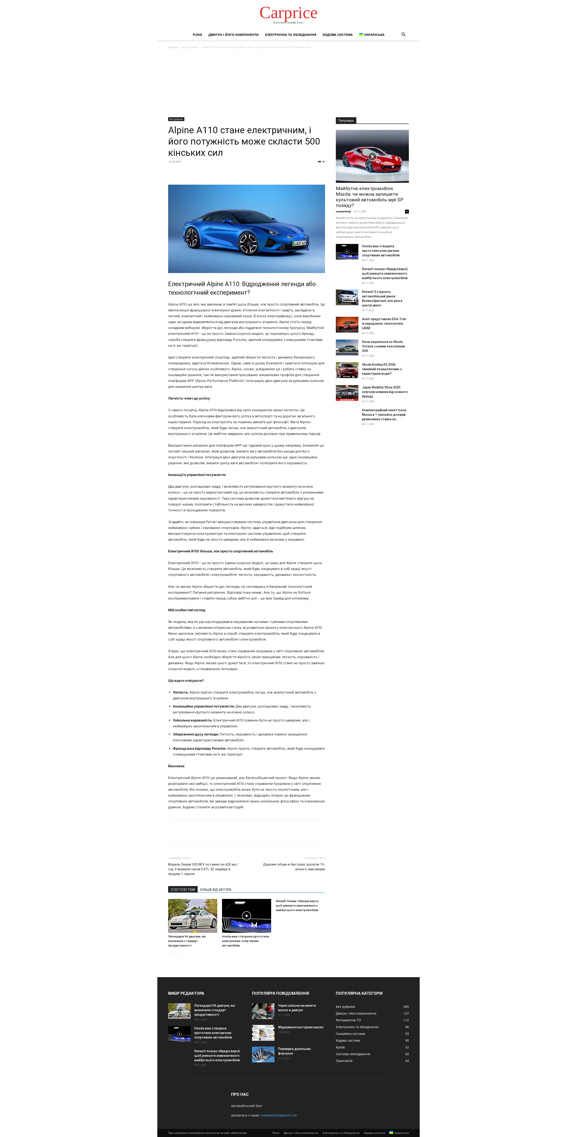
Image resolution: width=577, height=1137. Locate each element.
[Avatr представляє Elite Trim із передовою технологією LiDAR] (347, 325)
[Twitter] (183, 171)
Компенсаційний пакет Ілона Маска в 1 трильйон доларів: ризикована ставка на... (384, 414)
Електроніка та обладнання (290, 34)
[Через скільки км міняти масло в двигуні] (263, 1011)
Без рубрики (190, 47)
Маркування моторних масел (300, 1027)
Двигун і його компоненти (233, 34)
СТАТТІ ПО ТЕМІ (183, 889)
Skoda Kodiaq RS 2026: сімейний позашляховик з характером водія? (382, 369)
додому (173, 47)
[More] (214, 171)
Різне (197, 34)
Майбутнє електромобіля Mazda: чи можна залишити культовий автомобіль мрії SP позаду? (369, 197)
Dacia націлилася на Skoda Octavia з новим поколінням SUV (383, 346)
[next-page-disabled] (178, 954)
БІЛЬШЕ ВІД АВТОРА (215, 889)
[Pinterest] (193, 171)
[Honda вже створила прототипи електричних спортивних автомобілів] (246, 916)
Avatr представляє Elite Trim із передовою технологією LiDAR (384, 323)
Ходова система (338, 34)
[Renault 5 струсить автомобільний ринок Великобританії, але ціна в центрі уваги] (347, 297)
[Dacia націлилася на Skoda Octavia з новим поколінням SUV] (347, 347)
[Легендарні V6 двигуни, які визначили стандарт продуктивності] (192, 916)
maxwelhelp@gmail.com (279, 1115)
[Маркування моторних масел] (263, 1033)
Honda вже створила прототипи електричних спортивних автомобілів (245, 941)
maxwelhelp (343, 211)
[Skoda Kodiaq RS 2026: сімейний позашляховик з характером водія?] (347, 370)
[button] (403, 35)
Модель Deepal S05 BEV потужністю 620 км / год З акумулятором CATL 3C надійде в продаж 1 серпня (203, 869)
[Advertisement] (288, 83)
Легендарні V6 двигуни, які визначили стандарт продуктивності (187, 941)
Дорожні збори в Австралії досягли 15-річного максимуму (294, 866)
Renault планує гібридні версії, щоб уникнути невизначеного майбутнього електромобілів (297, 905)
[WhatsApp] (203, 171)
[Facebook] (172, 171)
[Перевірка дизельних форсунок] (263, 1054)
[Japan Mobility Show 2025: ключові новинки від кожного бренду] (347, 393)
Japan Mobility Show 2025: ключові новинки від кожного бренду (385, 392)
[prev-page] (171, 954)
